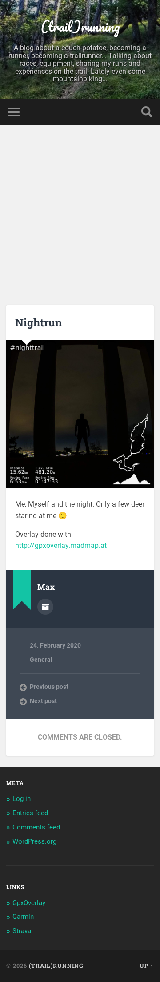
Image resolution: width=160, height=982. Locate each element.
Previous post (49, 686)
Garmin (23, 917)
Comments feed (36, 827)
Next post (43, 700)
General (41, 659)
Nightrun (38, 322)
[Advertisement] (80, 209)
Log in (21, 799)
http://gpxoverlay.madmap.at (61, 545)
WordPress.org (34, 841)
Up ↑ (147, 965)
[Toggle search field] (146, 112)
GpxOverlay (28, 903)
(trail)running (80, 26)
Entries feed (30, 813)
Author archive (45, 607)
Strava (21, 931)
